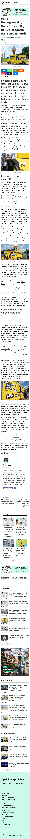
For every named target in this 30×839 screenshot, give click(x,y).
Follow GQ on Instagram (8, 799)
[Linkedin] (4, 70)
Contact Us (5, 822)
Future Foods (18, 37)
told (9, 305)
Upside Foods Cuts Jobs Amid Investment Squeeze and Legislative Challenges (22, 503)
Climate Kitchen (6, 824)
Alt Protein (18, 539)
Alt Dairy (4, 37)
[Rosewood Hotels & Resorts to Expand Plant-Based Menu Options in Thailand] (4, 637)
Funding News (6, 539)
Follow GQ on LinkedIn (8, 797)
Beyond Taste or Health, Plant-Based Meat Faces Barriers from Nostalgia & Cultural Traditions (18, 628)
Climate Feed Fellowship (8, 805)
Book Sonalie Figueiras (8, 816)
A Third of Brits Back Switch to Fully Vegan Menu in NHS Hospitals (7, 501)
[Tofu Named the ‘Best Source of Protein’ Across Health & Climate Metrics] (21, 543)
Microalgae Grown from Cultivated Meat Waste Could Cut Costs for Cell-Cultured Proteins (19, 603)
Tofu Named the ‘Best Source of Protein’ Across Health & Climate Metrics (17, 620)
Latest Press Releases (8, 814)
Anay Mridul (7, 465)
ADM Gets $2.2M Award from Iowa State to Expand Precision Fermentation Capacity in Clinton (18, 611)
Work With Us (5, 810)
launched (14, 419)
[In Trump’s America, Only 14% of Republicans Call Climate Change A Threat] (4, 739)
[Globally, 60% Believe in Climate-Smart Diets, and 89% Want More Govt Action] (4, 748)
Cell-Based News (20, 518)
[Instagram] (4, 73)
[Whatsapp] (9, 70)
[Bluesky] (15, 73)
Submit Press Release (8, 812)
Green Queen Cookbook (8, 807)
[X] (9, 73)
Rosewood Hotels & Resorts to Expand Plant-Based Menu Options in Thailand (19, 637)
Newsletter (5, 795)
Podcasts (4, 801)
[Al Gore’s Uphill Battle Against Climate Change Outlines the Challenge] (4, 764)
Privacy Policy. (12, 835)
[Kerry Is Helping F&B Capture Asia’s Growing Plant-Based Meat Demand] (4, 726)
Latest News (5, 793)
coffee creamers (7, 447)
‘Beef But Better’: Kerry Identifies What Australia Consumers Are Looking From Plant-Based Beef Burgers (18, 717)
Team (3, 820)
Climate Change (10, 37)
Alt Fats (5, 518)
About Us (4, 818)
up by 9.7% (16, 437)
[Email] (15, 70)
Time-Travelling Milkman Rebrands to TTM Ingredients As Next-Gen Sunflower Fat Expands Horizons (19, 595)
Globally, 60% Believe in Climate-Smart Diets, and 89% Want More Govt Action (19, 748)
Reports (4, 803)
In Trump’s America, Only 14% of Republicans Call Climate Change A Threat (18, 739)
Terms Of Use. (18, 835)
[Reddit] (21, 70)
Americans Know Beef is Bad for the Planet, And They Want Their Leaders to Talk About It (18, 756)
